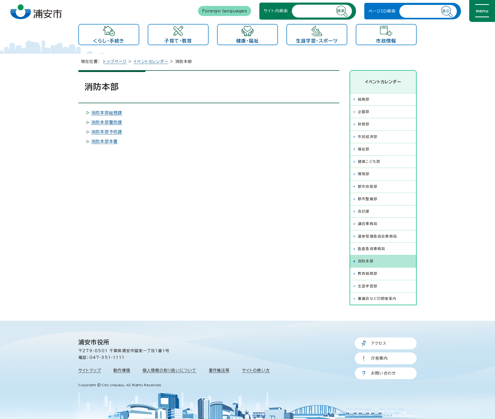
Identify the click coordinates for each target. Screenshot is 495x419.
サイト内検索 (275, 11)
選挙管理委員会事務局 (377, 236)
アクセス (378, 343)
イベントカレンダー (151, 61)
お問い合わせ (383, 373)
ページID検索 (382, 11)
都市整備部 (367, 199)
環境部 (364, 174)
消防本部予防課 (106, 132)
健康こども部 (369, 161)
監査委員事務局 (371, 249)
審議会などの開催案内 (377, 298)
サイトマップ (89, 370)
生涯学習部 (367, 286)
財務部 (364, 124)
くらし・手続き (108, 40)
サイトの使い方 (256, 370)
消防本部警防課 (106, 122)
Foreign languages (224, 11)
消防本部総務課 (106, 113)
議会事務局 (367, 223)
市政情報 (386, 40)
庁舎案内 (379, 358)
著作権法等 (219, 370)
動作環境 (121, 370)
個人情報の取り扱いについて (169, 370)
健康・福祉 (247, 40)
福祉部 (364, 149)
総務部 (364, 99)
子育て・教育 (178, 40)
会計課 (364, 211)
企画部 (364, 112)
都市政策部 (367, 186)
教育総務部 (367, 273)
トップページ (115, 61)
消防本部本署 (104, 141)
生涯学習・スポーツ (317, 40)
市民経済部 (367, 137)
